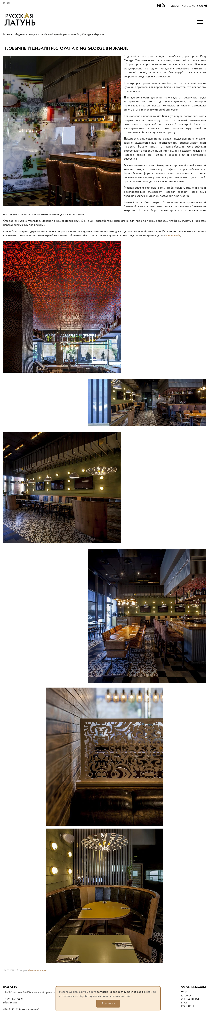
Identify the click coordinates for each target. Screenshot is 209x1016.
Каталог (186, 995)
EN (8, 3)
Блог (184, 1002)
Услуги (185, 992)
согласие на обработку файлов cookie (121, 992)
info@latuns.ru (10, 1002)
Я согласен (108, 1003)
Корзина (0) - (192, 5)
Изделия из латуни (26, 34)
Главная (7, 34)
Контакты (187, 1006)
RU (4, 3)
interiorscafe (172, 235)
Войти (175, 5)
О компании (190, 999)
